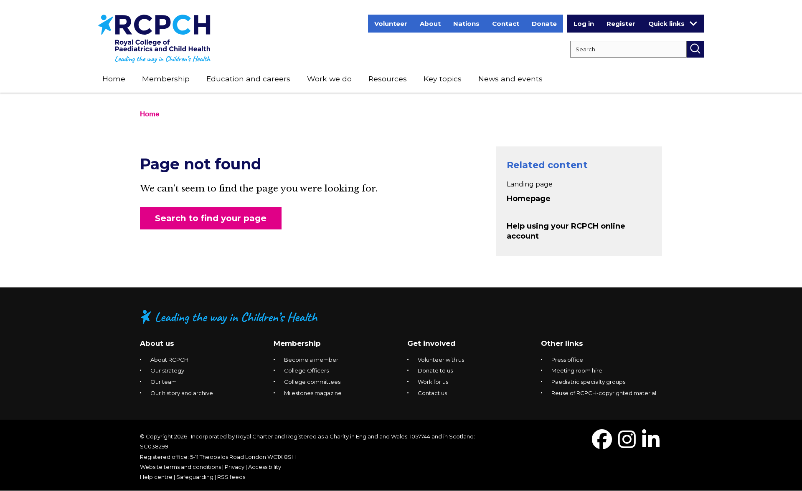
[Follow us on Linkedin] (651, 444)
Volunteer (390, 24)
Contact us (432, 393)
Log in (584, 24)
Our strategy (167, 370)
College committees (312, 381)
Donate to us (435, 370)
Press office (567, 359)
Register (621, 24)
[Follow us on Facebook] (602, 444)
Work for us (433, 381)
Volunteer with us (441, 359)
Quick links (666, 24)
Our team (163, 381)
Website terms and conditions (180, 466)
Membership (166, 78)
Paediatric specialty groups (588, 381)
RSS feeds (231, 476)
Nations (466, 24)
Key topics (443, 78)
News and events (510, 78)
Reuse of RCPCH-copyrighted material (603, 393)
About (430, 24)
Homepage (529, 198)
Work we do (329, 78)
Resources (387, 78)
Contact (505, 24)
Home (113, 78)
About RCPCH (169, 359)
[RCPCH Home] (154, 38)
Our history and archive (181, 393)
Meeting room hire (576, 370)
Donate (544, 24)
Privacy (234, 466)
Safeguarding (194, 476)
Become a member (311, 359)
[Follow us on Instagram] (627, 444)
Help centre (156, 476)
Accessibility (264, 466)
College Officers (306, 370)
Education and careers (248, 78)
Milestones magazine (313, 393)
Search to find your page (210, 218)
